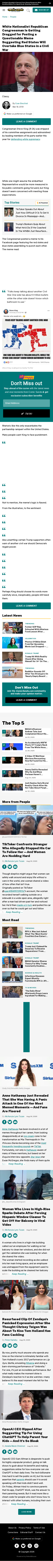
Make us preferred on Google (19, 114)
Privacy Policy (25, 1528)
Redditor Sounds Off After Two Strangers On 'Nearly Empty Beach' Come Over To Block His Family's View (36, 676)
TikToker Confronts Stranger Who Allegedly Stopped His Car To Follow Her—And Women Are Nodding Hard (26, 850)
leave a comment (26, 121)
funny (5, 1163)
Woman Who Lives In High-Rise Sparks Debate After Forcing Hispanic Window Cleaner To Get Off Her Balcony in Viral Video (26, 1216)
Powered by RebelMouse (26, 1556)
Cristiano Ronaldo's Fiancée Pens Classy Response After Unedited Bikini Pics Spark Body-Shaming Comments (21, 3)
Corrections (13, 1532)
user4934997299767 (14, 891)
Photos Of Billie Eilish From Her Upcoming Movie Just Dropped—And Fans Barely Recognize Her (35, 646)
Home (4, 17)
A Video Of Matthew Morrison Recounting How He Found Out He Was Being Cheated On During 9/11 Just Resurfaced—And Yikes (36, 762)
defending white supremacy (25, 139)
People (13, 17)
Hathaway (31, 1150)
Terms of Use (39, 1528)
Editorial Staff (26, 1532)
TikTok (37, 1146)
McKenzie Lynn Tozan (14, 861)
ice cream (29, 1136)
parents (20, 1479)
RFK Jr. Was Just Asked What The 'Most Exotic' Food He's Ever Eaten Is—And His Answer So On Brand (36, 936)
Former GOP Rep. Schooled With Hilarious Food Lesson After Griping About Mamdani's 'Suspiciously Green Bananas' (37, 633)
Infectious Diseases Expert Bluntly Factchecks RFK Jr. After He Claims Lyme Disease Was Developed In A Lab (37, 981)
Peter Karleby (11, 1340)
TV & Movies (30, 988)
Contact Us (40, 1532)
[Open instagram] (36, 1546)
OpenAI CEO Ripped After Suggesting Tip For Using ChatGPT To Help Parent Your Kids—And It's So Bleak (25, 1435)
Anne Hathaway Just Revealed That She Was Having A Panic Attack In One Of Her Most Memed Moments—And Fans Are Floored (25, 1103)
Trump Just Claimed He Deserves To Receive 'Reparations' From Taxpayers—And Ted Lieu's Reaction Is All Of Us (36, 952)
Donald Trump (32, 653)
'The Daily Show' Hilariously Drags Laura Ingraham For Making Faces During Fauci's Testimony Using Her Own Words (36, 997)
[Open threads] (30, 1546)
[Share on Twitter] (10, 867)
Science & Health (33, 973)
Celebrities (30, 639)
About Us (12, 1528)
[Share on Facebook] (4, 867)
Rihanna (30, 1363)
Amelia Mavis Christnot (15, 1446)
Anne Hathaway (10, 1129)
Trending (29, 624)
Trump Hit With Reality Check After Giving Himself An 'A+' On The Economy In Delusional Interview (36, 661)
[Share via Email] (15, 867)
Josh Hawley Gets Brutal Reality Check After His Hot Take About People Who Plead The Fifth (37, 786)
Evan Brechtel (21, 103)
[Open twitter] (23, 1546)
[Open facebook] (17, 1546)
